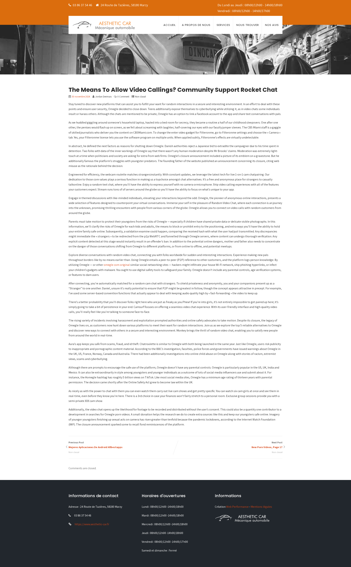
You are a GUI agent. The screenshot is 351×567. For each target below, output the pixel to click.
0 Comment (123, 96)
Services (223, 25)
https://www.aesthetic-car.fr (92, 524)
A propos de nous (196, 25)
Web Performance (237, 507)
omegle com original (117, 265)
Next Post (267, 445)
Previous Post (95, 445)
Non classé (140, 96)
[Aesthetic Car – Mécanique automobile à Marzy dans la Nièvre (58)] (103, 25)
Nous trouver (247, 25)
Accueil (169, 25)
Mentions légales (261, 507)
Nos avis (272, 25)
